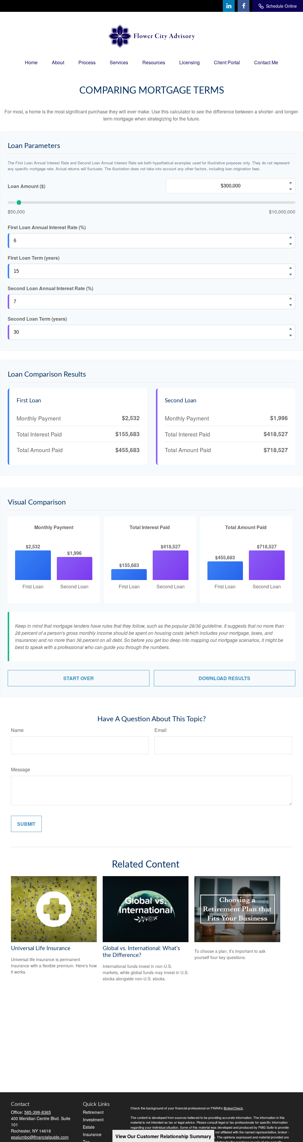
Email (160, 730)
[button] (31, 62)
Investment (93, 1119)
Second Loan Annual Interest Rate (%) (50, 288)
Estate (89, 1127)
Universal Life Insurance (40, 948)
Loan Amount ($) (26, 186)
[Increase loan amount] (290, 182)
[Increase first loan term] (290, 268)
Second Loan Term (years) (37, 318)
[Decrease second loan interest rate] (290, 305)
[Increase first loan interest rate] (290, 237)
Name (17, 730)
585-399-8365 (37, 1112)
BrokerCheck (233, 1108)
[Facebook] (243, 6)
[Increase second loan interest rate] (290, 298)
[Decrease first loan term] (290, 275)
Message (20, 769)
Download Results (224, 678)
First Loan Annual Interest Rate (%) (47, 227)
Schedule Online (281, 6)
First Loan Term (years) (33, 257)
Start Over (78, 678)
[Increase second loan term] (290, 329)
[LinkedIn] (229, 6)
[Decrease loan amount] (290, 189)
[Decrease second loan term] (290, 336)
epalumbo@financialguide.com (40, 1137)
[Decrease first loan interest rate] (290, 244)
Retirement (93, 1112)
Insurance (92, 1134)
